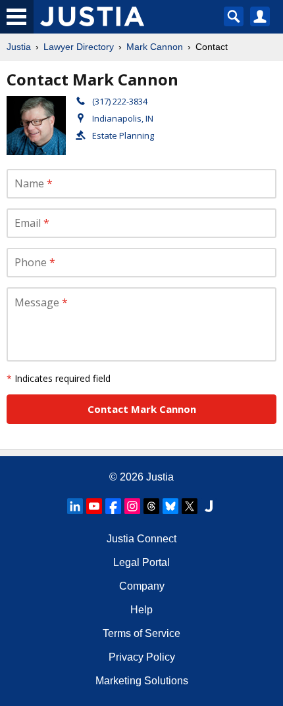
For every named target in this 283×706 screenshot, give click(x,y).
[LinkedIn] (75, 506)
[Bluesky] (170, 506)
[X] (189, 506)
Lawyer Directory (78, 46)
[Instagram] (132, 506)
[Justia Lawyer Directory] (209, 506)
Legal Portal (141, 562)
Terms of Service (141, 633)
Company (142, 586)
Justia (19, 46)
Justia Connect (141, 538)
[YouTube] (94, 506)
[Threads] (151, 506)
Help (141, 609)
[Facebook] (113, 506)
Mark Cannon (154, 46)
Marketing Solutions (141, 680)
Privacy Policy (142, 657)
